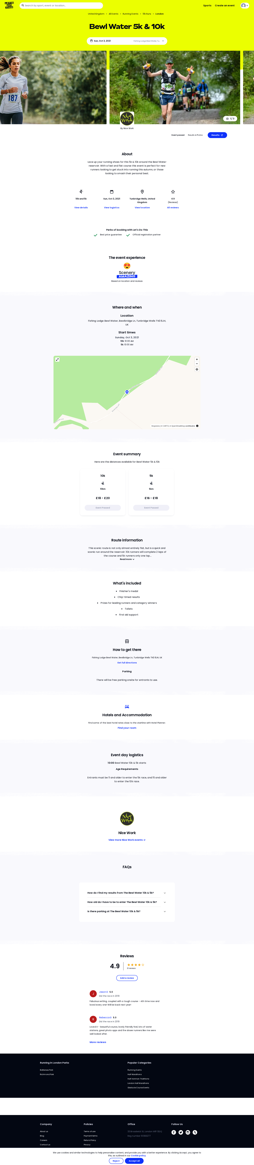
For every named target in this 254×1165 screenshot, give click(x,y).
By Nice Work (127, 128)
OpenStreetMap (178, 426)
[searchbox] (61, 5)
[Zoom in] (197, 359)
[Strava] (196, 1135)
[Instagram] (189, 1135)
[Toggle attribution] (197, 426)
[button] (127, 392)
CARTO (166, 426)
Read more (126, 559)
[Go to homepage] (10, 5)
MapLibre (155, 426)
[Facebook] (174, 1135)
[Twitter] (182, 1135)
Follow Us (177, 1124)
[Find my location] (197, 369)
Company (46, 1124)
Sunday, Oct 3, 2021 (127, 337)
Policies (88, 1124)
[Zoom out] (197, 363)
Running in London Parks (54, 1062)
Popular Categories (139, 1062)
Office (131, 1124)
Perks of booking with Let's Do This (127, 230)
